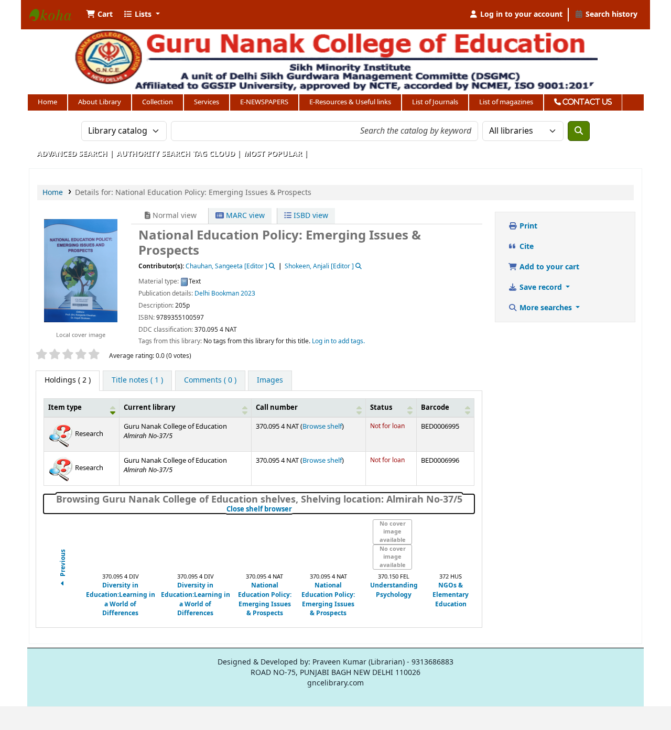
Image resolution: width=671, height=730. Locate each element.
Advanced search (72, 153)
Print (527, 226)
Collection (157, 102)
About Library (99, 102)
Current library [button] (149, 407)
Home (47, 102)
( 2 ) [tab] (68, 380)
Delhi (202, 293)
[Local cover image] (80, 270)
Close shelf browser (294, 509)
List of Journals (435, 102)
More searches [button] (545, 307)
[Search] (579, 131)
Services (206, 102)
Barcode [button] (435, 407)
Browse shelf (322, 426)
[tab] (137, 381)
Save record (540, 287)
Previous (63, 563)
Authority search (153, 153)
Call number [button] (277, 407)
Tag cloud (214, 153)
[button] (99, 15)
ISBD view (309, 215)
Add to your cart (548, 267)
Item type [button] (65, 407)
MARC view (244, 215)
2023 (248, 293)
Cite (525, 246)
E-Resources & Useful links (350, 102)
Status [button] (381, 407)
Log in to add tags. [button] (338, 341)
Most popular (273, 153)
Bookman (225, 293)
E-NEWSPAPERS (264, 102)
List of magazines (506, 102)
